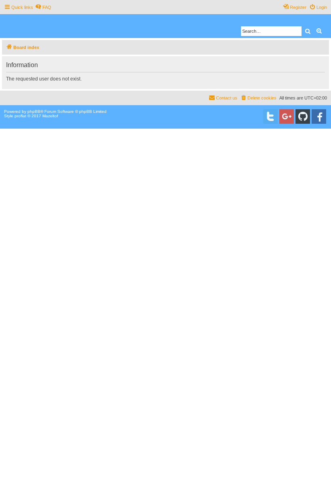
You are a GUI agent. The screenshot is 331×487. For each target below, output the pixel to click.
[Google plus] (286, 116)
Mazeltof (50, 116)
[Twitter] (270, 116)
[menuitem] (43, 7)
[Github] (302, 116)
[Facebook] (319, 116)
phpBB (33, 111)
